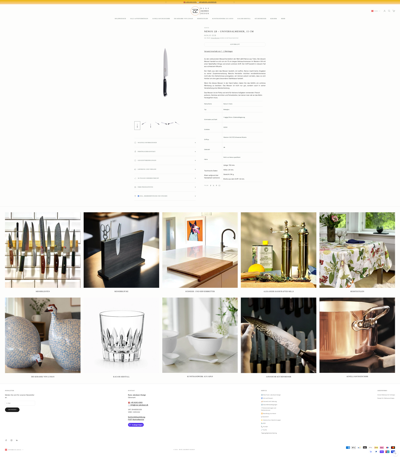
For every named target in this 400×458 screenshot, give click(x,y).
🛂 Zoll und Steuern (267, 398)
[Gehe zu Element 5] (164, 123)
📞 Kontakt (264, 426)
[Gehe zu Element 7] (177, 123)
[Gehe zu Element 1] (137, 125)
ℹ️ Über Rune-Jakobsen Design (271, 395)
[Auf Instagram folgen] (11, 440)
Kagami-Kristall (244, 18)
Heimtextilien (202, 18)
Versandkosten (215, 38)
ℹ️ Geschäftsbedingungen (269, 405)
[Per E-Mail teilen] (219, 185)
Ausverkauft (235, 44)
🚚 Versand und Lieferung (269, 401)
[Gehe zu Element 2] (144, 123)
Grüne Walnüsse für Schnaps (386, 395)
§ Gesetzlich (265, 417)
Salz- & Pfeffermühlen (139, 18)
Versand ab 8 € (182, 2)
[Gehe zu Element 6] (171, 123)
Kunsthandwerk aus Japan (222, 18)
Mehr (283, 18)
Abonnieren (12, 409)
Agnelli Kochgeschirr (161, 18)
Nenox (206, 28)
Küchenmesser (260, 18)
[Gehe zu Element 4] (157, 123)
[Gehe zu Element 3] (151, 125)
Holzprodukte (120, 18)
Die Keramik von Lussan (183, 18)
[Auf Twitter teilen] (213, 185)
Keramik (273, 18)
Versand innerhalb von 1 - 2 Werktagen (218, 51)
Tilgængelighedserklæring (269, 433)
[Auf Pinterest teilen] (216, 185)
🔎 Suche (264, 430)
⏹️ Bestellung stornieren (268, 413)
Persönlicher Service (198, 2)
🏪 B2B (263, 423)
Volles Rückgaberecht (217, 2)
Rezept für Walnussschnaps (385, 398)
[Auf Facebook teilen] (210, 185)
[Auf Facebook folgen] (6, 440)
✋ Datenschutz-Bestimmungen (271, 420)
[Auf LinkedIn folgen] (17, 440)
